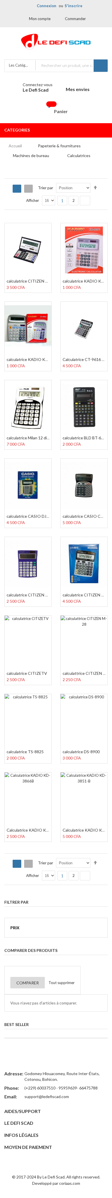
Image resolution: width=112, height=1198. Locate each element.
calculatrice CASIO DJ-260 (31, 516)
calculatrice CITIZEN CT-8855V (35, 281)
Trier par (45, 187)
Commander (75, 18)
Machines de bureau (31, 155)
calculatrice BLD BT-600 (84, 437)
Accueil (15, 145)
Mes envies (78, 89)
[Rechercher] (101, 65)
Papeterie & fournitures (59, 145)
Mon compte (40, 18)
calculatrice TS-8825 (25, 751)
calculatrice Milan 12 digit (29, 437)
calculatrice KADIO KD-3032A (34, 359)
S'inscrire (73, 5)
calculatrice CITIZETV (27, 673)
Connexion (46, 5)
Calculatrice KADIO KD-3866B (34, 830)
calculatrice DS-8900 (81, 751)
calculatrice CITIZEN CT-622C (34, 594)
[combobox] (71, 65)
